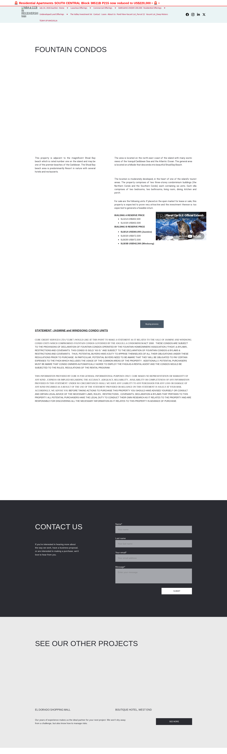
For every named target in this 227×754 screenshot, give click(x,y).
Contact (96, 14)
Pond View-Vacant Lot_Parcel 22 (131, 14)
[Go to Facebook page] (188, 14)
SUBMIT (176, 591)
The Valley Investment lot (81, 14)
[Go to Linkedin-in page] (199, 14)
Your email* (120, 552)
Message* (120, 567)
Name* (118, 524)
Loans (103, 14)
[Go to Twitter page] (204, 14)
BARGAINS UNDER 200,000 (130, 8)
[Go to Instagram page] (194, 14)
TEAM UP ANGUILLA (48, 21)
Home (61, 8)
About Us (112, 14)
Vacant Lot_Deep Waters (157, 14)
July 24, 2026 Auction (49, 8)
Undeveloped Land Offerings (52, 14)
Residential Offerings (152, 8)
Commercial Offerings (102, 8)
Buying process (151, 324)
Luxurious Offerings (79, 8)
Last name (120, 538)
